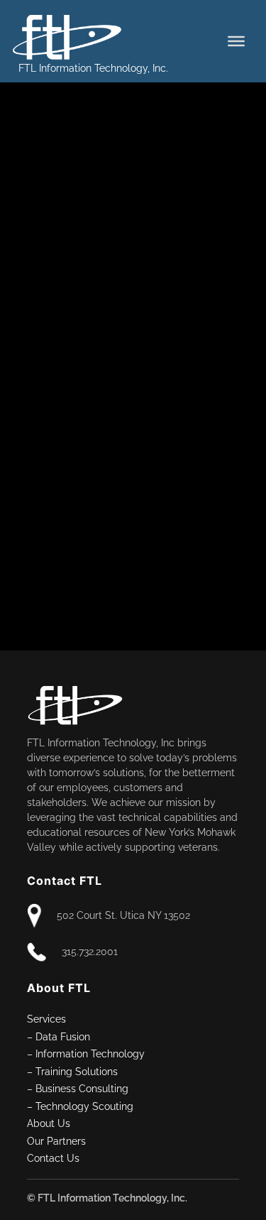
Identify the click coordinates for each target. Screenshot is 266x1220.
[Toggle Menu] (236, 41)
